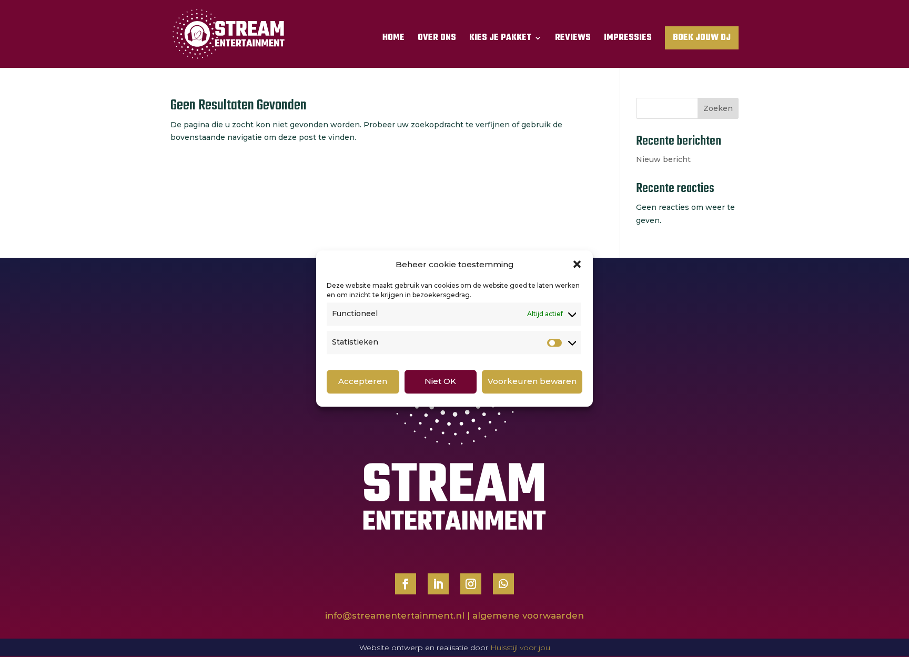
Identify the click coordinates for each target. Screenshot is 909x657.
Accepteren (362, 382)
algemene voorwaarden (528, 615)
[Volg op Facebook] (405, 583)
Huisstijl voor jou (520, 647)
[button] (577, 264)
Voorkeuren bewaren (532, 382)
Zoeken (718, 108)
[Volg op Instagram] (470, 583)
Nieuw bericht (663, 159)
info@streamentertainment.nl (394, 615)
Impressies (628, 39)
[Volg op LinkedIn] (438, 583)
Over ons (437, 39)
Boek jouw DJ (702, 38)
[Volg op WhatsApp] (503, 583)
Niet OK (440, 382)
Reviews (573, 39)
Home (393, 39)
